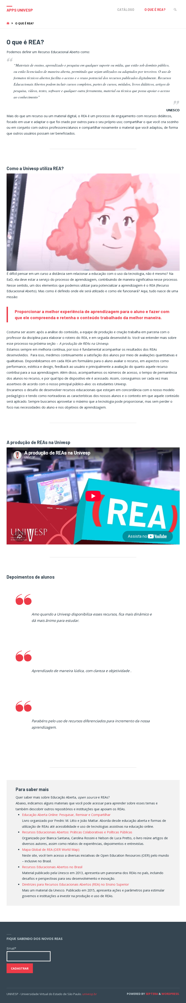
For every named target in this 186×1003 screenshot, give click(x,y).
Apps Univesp (20, 10)
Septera (151, 994)
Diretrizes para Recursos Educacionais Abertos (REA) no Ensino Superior (75, 884)
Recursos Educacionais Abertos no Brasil (52, 867)
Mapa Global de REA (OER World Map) (50, 849)
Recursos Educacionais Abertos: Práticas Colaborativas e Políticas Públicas (77, 832)
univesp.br (89, 994)
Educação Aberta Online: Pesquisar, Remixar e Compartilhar (66, 815)
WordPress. (171, 994)
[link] (175, 9)
